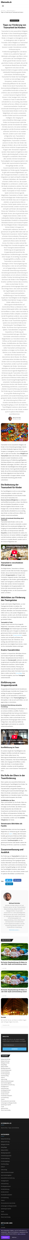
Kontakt (3, 1227)
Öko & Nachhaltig (5, 1217)
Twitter (9, 880)
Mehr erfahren (21, 1234)
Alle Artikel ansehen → (14, 930)
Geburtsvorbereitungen (7, 1172)
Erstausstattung (5, 1158)
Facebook (18, 880)
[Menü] (3, 5)
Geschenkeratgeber (6, 1175)
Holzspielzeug (4, 1183)
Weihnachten (4, 1214)
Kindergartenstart (6, 1186)
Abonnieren (14, 1049)
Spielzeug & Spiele (6, 1208)
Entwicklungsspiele (6, 1155)
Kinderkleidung (5, 1189)
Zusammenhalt (17, 635)
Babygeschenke (5, 1144)
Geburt (3, 1167)
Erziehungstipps (5, 1161)
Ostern (3, 1200)
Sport (10, 834)
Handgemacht (5, 1181)
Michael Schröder (14, 903)
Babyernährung (5, 1141)
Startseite (3, 10)
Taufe (2, 1211)
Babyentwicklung (11, 10)
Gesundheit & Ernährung (8, 1178)
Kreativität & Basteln (6, 1194)
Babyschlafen (4, 1150)
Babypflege (4, 1147)
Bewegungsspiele (5, 1153)
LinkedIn (10, 883)
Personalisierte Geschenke (8, 1203)
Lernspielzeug (5, 1197)
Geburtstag (4, 1169)
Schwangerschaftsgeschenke (9, 1206)
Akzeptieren (5, 1237)
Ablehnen (14, 1237)
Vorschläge (19, 673)
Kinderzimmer (5, 1192)
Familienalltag (5, 1164)
